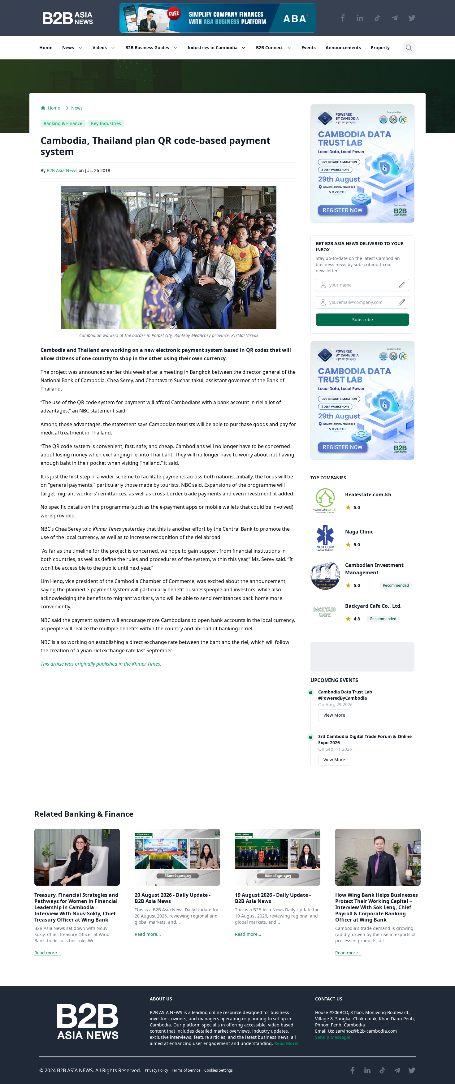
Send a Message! (332, 1037)
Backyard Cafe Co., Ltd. (373, 605)
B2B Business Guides (147, 47)
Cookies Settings (218, 1070)
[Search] (409, 47)
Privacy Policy (156, 1070)
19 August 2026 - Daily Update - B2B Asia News (273, 898)
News (68, 47)
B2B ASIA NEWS (75, 1070)
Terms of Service (186, 1070)
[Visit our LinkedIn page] (360, 18)
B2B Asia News (63, 170)
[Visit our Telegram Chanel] (394, 18)
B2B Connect (269, 47)
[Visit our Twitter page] (412, 18)
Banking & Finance (63, 123)
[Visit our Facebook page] (342, 18)
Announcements (343, 47)
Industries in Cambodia (212, 47)
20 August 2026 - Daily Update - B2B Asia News (172, 898)
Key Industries (106, 123)
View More (334, 715)
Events (308, 47)
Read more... (47, 953)
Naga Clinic (359, 531)
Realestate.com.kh (368, 494)
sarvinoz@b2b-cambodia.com (366, 1031)
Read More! (286, 1043)
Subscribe (362, 319)
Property (380, 47)
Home (45, 47)
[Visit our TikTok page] (377, 18)
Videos (100, 47)
